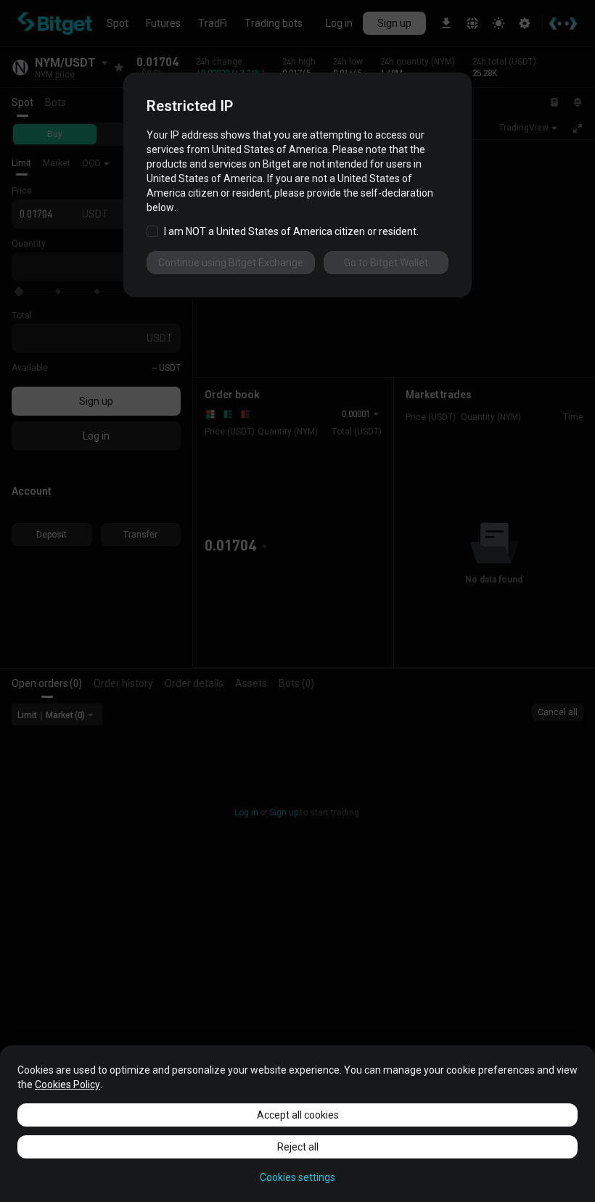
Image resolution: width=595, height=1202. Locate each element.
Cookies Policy (67, 1084)
